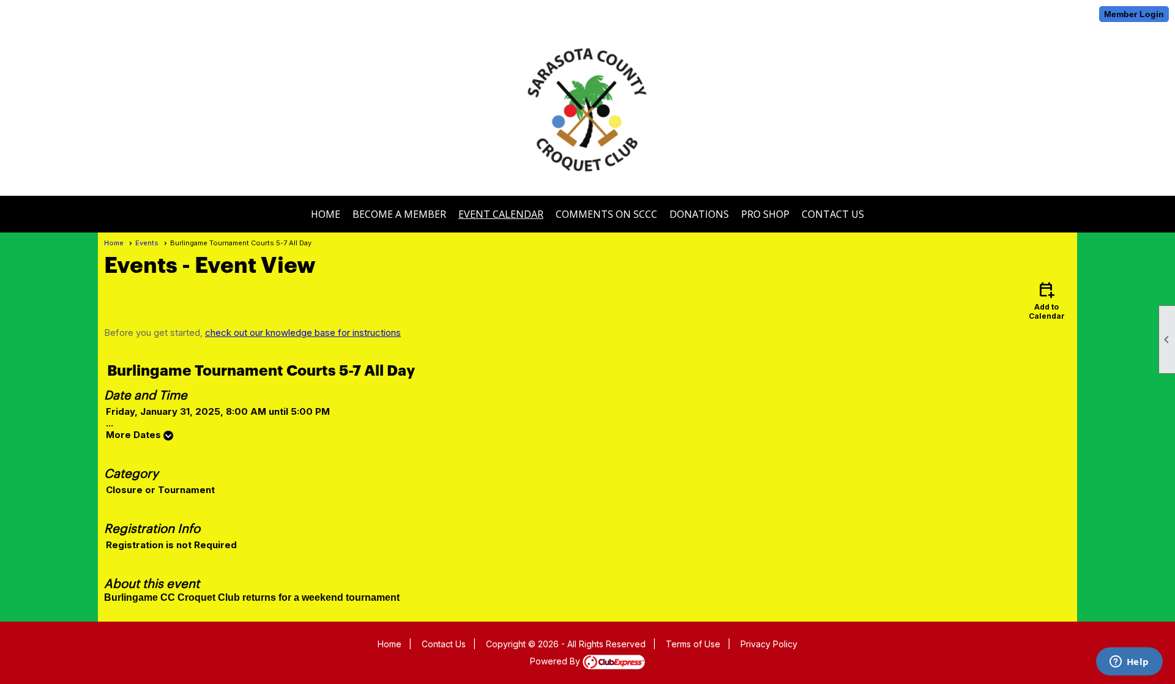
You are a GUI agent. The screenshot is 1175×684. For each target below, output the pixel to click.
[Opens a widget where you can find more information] (1129, 662)
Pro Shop (765, 214)
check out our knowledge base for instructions (303, 332)
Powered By (556, 661)
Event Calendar (500, 214)
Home (325, 214)
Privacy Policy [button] (768, 644)
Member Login (1134, 14)
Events (147, 243)
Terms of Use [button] (693, 644)
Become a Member (399, 214)
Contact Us (833, 214)
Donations (699, 214)
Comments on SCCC (606, 214)
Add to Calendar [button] (1047, 300)
